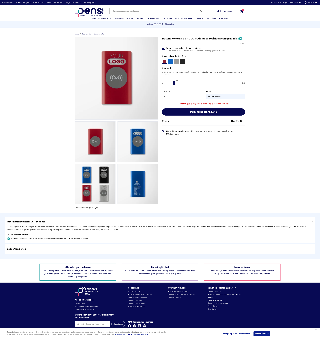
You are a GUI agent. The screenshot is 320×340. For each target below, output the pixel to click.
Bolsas (140, 18)
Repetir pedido (90, 2)
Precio (209, 91)
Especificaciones (16, 248)
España (311, 2)
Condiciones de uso (135, 300)
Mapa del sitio (213, 306)
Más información (173, 134)
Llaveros (199, 18)
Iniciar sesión (226, 11)
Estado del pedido (55, 2)
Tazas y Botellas (153, 18)
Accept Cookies (262, 334)
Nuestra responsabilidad (137, 297)
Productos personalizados (178, 291)
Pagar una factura (73, 2)
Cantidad (166, 91)
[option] (164, 61)
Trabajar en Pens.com (136, 306)
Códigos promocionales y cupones (181, 294)
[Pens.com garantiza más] (86, 291)
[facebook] (129, 325)
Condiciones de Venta (136, 303)
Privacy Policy (120, 334)
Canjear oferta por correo (218, 303)
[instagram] (134, 325)
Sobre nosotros (134, 291)
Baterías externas (100, 34)
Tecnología (211, 18)
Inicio (77, 34)
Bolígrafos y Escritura (124, 18)
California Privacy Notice (137, 334)
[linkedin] (139, 325)
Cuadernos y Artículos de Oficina (178, 18)
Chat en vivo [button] (38, 2)
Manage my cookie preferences (236, 334)
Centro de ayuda (23, 2)
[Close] (316, 329)
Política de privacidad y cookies (140, 294)
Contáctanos (213, 309)
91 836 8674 (7, 2)
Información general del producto (26, 221)
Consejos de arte (174, 297)
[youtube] (144, 325)
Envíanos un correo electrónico (87, 306)
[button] (101, 17)
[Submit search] (201, 11)
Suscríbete (118, 324)
